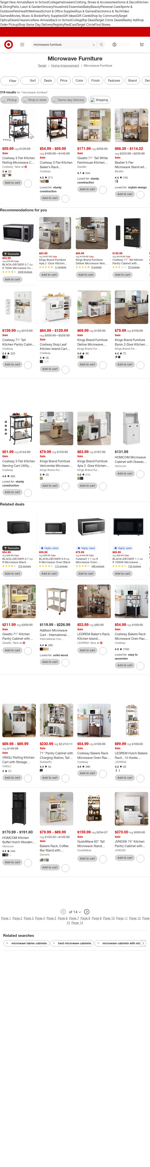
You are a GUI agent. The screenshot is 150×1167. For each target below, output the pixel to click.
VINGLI (6, 766)
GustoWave (84, 850)
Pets (16, 11)
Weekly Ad (129, 20)
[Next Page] (146, 81)
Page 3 (29, 918)
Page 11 (122, 918)
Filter (12, 81)
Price (63, 80)
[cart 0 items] (142, 44)
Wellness (35, 11)
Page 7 (74, 918)
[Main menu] (22, 44)
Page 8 (85, 918)
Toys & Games (85, 11)
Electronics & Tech (108, 11)
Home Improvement (65, 66)
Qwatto (81, 166)
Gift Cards (83, 16)
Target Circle (86, 24)
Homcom (120, 466)
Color (79, 80)
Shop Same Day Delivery (35, 24)
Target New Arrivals (13, 2)
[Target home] (8, 44)
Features (114, 80)
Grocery (47, 7)
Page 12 (135, 918)
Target (42, 66)
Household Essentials (68, 7)
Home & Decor (127, 2)
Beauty (96, 7)
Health (24, 11)
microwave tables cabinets (29, 943)
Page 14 (77, 923)
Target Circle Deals (109, 20)
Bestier (119, 171)
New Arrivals (41, 20)
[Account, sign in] (122, 44)
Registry (58, 24)
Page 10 (109, 918)
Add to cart (12, 182)
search (101, 45)
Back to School (37, 2)
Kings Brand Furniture (89, 348)
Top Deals (89, 20)
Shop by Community (105, 16)
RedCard (70, 24)
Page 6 (63, 918)
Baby (87, 7)
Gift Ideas (69, 16)
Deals (14, 20)
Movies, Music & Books (26, 16)
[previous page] (63, 912)
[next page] (87, 912)
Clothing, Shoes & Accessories (95, 2)
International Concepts (52, 639)
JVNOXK (120, 850)
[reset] (94, 45)
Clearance (25, 20)
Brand (132, 80)
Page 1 (6, 918)
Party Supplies (53, 16)
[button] (11, 254)
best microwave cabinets (74, 943)
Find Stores (102, 24)
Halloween (66, 2)
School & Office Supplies (58, 11)
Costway (7, 166)
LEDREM (83, 642)
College (53, 2)
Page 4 (40, 918)
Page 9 (97, 918)
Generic (45, 854)
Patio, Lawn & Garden (27, 7)
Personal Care (111, 7)
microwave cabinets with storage (124, 943)
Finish (95, 80)
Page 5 (51, 918)
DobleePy (46, 762)
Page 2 (17, 918)
